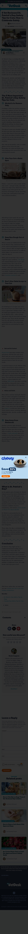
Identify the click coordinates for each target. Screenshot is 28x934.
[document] (14, 467)
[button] (26, 457)
